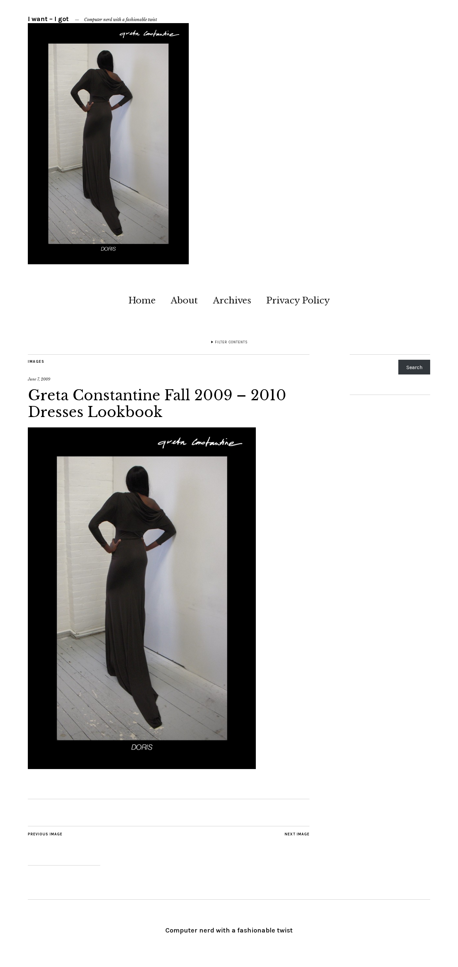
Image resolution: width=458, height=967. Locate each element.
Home (142, 300)
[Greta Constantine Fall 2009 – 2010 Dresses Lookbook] (142, 767)
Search (414, 367)
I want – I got (48, 19)
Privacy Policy (298, 300)
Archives (232, 300)
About (184, 300)
